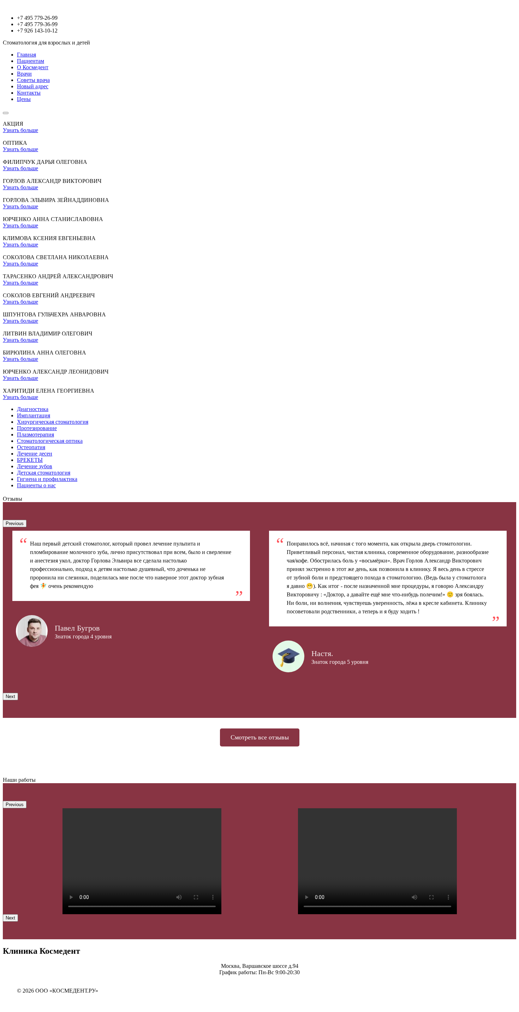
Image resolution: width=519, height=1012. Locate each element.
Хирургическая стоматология (52, 422)
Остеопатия (31, 447)
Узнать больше (20, 130)
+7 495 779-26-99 (37, 18)
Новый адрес (32, 86)
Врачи (24, 74)
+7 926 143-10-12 (37, 31)
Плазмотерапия (35, 434)
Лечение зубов (34, 466)
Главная (26, 55)
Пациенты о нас (36, 485)
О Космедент (32, 67)
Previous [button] (15, 523)
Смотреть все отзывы (260, 737)
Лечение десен (34, 454)
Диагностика (32, 409)
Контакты (29, 93)
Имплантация (33, 415)
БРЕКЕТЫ (30, 460)
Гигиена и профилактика (47, 479)
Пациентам (30, 61)
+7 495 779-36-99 (37, 24)
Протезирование (37, 428)
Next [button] (10, 696)
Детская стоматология (43, 473)
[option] (131, 588)
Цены (24, 99)
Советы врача (33, 80)
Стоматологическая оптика (50, 441)
